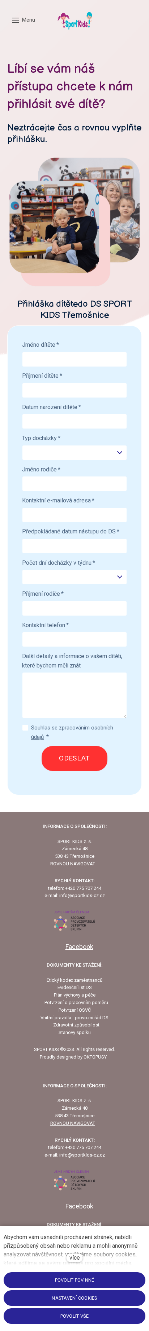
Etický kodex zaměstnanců (74, 980)
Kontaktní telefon (45, 625)
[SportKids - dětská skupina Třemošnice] (74, 20)
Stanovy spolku (75, 1032)
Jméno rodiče (41, 469)
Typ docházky (41, 438)
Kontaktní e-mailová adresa (58, 500)
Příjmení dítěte (42, 375)
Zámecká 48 (75, 848)
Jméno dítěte (40, 344)
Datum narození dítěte (51, 407)
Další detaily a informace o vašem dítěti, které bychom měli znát (72, 661)
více (74, 1257)
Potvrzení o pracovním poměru (76, 1002)
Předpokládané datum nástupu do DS (70, 531)
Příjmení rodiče (43, 593)
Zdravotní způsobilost (76, 1025)
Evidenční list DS (75, 987)
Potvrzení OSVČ (75, 1010)
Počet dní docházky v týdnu (58, 562)
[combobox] (74, 452)
